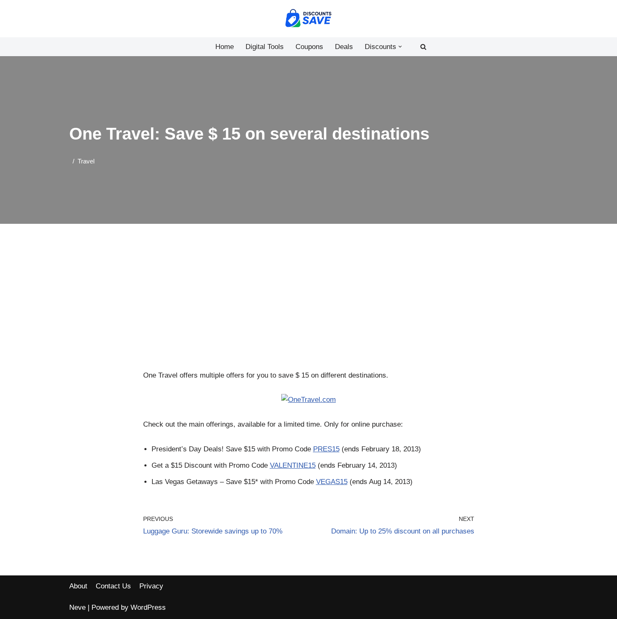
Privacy (151, 586)
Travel (86, 161)
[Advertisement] (308, 307)
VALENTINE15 (293, 465)
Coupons (309, 47)
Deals (344, 47)
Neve (77, 607)
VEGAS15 (332, 482)
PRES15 (326, 449)
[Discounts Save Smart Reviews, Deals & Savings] (308, 19)
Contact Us (113, 586)
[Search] (423, 47)
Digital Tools (265, 47)
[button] (400, 47)
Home (224, 47)
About (78, 586)
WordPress (148, 607)
